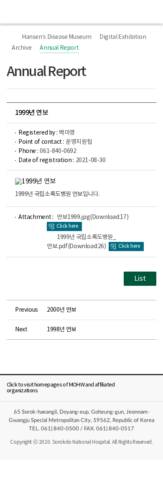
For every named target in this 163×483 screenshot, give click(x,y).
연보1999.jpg (92, 217)
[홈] (11, 37)
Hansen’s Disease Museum (56, 37)
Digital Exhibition (122, 37)
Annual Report (59, 48)
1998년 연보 (61, 329)
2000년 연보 (61, 310)
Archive (21, 48)
